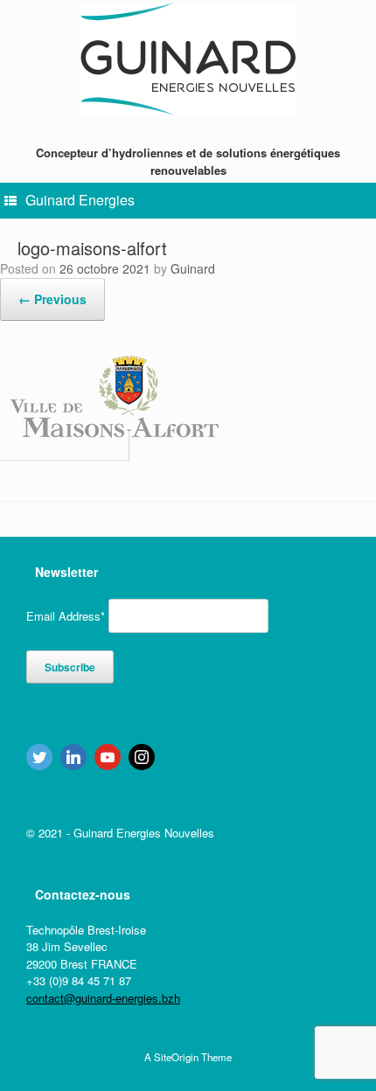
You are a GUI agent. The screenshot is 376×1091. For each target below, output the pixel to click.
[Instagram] (142, 757)
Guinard (193, 268)
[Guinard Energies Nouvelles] (188, 59)
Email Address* (65, 616)
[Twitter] (39, 757)
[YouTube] (107, 757)
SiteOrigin (176, 1057)
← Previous (52, 299)
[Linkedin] (73, 757)
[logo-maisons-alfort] (109, 455)
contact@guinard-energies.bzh (103, 998)
